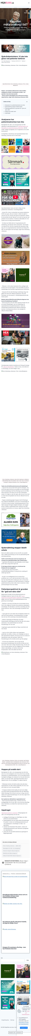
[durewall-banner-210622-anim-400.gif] (22, 354)
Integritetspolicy (5, 1020)
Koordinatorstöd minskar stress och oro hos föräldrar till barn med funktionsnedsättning (15, 896)
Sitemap (12, 1020)
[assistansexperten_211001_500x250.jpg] (15, 327)
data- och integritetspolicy (26, 1013)
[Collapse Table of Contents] (27, 102)
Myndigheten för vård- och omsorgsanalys (11, 848)
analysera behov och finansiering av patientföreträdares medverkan (14, 127)
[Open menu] (28, 3)
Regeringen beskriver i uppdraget (10, 812)
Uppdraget (7, 113)
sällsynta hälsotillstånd (8, 366)
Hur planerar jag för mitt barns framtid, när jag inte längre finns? (14, 922)
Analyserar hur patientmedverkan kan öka (15, 105)
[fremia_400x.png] (22, 275)
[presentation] (15, 884)
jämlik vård (18, 845)
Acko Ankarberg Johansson (8, 845)
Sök (2, 958)
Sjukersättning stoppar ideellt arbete (13, 106)
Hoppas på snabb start (10, 111)
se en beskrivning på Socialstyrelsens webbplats (13, 596)
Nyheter (23, 61)
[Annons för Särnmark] (15, 168)
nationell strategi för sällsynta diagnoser (11, 850)
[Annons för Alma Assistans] (15, 48)
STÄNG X (24, 1003)
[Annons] (15, 38)
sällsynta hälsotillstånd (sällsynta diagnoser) (12, 855)
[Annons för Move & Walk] (15, 152)
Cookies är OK (24, 1027)
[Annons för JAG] (8, 281)
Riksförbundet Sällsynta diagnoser (10, 853)
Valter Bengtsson (7, 61)
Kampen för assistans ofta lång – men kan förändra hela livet (14, 948)
